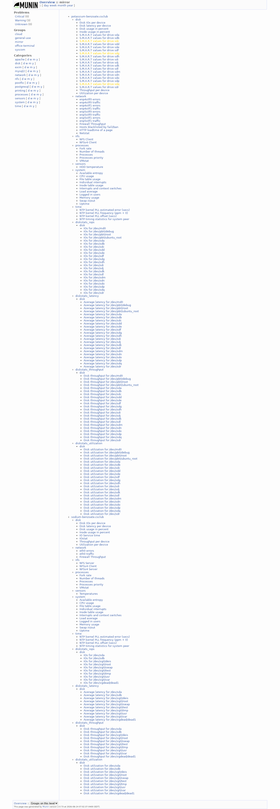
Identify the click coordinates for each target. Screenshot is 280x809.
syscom (20, 49)
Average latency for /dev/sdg (103, 332)
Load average (89, 191)
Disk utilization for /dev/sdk (102, 492)
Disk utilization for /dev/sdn (102, 501)
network (20, 75)
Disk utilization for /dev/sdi (102, 486)
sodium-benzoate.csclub (87, 517)
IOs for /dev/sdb (94, 243)
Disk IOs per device (92, 22)
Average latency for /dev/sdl (102, 348)
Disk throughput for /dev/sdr (102, 440)
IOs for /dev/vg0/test (97, 670)
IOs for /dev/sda (94, 240)
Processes (86, 154)
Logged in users (90, 194)
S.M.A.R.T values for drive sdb (99, 38)
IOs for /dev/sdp (94, 286)
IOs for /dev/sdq (94, 289)
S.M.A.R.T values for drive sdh (99, 56)
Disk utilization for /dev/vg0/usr (104, 787)
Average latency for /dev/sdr (102, 366)
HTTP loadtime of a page (96, 130)
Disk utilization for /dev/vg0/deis (105, 771)
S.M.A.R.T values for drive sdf (99, 50)
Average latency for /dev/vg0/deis (106, 698)
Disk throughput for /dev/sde (103, 400)
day (46, 5)
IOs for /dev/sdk (94, 271)
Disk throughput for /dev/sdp (103, 434)
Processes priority (91, 157)
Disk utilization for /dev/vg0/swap (106, 778)
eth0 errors (87, 550)
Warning (20, 20)
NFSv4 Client (88, 142)
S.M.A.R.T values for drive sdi (99, 59)
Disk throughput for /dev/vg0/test (106, 744)
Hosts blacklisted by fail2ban (99, 127)
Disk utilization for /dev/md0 (103, 449)
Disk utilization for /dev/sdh (102, 483)
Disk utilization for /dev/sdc (102, 467)
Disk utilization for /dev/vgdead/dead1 (109, 793)
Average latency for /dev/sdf (102, 329)
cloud (18, 34)
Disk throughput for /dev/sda (103, 388)
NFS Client (86, 139)
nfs (17, 78)
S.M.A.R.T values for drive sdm (100, 71)
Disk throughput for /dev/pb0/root (106, 381)
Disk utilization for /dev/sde (102, 474)
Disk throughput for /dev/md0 (103, 375)
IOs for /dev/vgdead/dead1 (101, 682)
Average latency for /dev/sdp (103, 360)
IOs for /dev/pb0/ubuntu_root (103, 237)
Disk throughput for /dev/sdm (103, 424)
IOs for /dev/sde (94, 252)
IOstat (84, 538)
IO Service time (90, 535)
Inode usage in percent (95, 31)
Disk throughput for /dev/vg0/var (105, 753)
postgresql (22, 86)
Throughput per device (94, 90)
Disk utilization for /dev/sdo (102, 504)
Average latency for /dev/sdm (103, 351)
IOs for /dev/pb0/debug (99, 231)
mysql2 (20, 71)
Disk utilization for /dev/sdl (102, 495)
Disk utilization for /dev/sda (102, 461)
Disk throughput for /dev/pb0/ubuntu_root (111, 384)
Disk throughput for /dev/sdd (103, 397)
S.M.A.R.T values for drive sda (99, 34)
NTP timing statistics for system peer (104, 219)
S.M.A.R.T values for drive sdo (99, 77)
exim (18, 67)
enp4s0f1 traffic (90, 108)
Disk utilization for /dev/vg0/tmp (105, 784)
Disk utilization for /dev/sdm (102, 498)
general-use (23, 38)
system (20, 102)
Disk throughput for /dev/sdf (102, 403)
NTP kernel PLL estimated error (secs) (105, 209)
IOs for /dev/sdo (94, 283)
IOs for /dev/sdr (94, 292)
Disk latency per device (95, 25)
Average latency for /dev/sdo (103, 357)
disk (17, 63)
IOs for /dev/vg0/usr (97, 676)
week (53, 5)
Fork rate (85, 148)
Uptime (84, 203)
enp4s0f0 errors (90, 99)
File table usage (90, 179)
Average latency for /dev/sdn (103, 354)
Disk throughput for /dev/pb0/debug (107, 378)
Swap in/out (87, 200)
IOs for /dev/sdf (94, 256)
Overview (48, 2)
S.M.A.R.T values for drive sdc (99, 41)
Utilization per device (94, 93)
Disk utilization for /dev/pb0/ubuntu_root (110, 458)
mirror (19, 41)
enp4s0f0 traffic (90, 102)
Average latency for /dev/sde (103, 326)
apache (20, 59)
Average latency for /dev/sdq (103, 363)
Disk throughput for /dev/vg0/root (106, 738)
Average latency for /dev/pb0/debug (107, 305)
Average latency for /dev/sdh (103, 335)
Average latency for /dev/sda (103, 314)
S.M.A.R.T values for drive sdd (99, 44)
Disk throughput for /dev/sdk (103, 418)
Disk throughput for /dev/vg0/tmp (106, 747)
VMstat (84, 160)
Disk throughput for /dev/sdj (102, 415)
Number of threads (92, 151)
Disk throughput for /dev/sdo (103, 431)
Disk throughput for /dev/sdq (103, 437)
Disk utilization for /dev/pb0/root (105, 455)
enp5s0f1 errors (90, 117)
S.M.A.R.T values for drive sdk (99, 65)
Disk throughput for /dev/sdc (102, 394)
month (62, 5)
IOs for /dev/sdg (94, 259)
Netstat (84, 133)
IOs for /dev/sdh (94, 262)
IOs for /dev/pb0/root (97, 234)
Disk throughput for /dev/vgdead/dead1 (110, 756)
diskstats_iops (84, 222)
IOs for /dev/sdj (94, 268)
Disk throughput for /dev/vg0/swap (107, 741)
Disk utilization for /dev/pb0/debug (107, 452)
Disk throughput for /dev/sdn (103, 427)
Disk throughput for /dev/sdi (102, 412)
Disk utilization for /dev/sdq (102, 510)
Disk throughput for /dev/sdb (103, 391)
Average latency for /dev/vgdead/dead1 (110, 719)
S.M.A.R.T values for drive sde (99, 47)
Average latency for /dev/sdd (103, 323)
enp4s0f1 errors (90, 105)
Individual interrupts (93, 182)
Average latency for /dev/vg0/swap (107, 704)
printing (20, 90)
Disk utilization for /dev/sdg (102, 480)
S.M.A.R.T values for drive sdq (99, 84)
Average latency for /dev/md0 (103, 302)
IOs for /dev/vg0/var (97, 679)
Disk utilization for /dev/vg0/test (105, 781)
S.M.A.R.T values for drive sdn (99, 74)
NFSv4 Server (88, 569)
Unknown (21, 24)
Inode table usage (91, 185)
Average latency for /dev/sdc (103, 320)
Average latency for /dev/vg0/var (105, 716)
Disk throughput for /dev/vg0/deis (106, 735)
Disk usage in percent (94, 28)
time (18, 106)
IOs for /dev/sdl (94, 274)
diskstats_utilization (88, 443)
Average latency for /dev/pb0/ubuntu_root (111, 311)
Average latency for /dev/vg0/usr (105, 713)
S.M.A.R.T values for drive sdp (99, 80)
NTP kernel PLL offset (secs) (98, 216)
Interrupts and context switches (101, 188)
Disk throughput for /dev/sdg (103, 406)
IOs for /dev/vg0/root (97, 664)
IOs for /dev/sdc (94, 246)
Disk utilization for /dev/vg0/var (105, 790)
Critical (19, 16)
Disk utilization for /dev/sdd (102, 470)
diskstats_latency (87, 295)
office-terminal (25, 45)
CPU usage (87, 176)
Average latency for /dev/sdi (102, 338)
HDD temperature (91, 166)
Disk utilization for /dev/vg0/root (105, 774)
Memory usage (89, 197)
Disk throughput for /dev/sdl (102, 421)
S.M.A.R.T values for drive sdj (99, 62)
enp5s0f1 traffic (90, 120)
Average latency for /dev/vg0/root (106, 701)
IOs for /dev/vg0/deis (97, 661)
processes (21, 94)
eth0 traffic (87, 553)
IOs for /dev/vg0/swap (98, 667)
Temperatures (89, 593)
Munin (46, 806)
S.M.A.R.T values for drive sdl (99, 68)
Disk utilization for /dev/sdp (102, 507)
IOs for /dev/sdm (95, 277)
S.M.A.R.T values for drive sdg (99, 53)
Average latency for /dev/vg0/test (106, 707)
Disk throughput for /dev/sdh (103, 409)
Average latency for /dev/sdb (103, 317)
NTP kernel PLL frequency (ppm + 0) (104, 213)
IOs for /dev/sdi (94, 265)
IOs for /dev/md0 (95, 228)
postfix (19, 82)
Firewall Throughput (93, 123)
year (70, 5)
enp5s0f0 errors (90, 111)
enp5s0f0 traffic (90, 114)
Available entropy (91, 173)
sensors (20, 98)
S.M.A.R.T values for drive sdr (99, 87)
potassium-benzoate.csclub (89, 16)
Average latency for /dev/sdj (102, 341)
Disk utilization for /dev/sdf (102, 477)
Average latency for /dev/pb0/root (106, 308)
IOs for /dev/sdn (94, 280)
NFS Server (87, 563)
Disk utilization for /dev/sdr (102, 513)
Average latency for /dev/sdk (103, 345)
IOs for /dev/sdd (94, 249)
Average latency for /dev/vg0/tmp (106, 710)
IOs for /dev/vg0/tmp (97, 673)
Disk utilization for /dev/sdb (102, 464)
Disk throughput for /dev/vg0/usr (105, 750)
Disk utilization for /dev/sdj (102, 489)
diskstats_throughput (89, 369)
